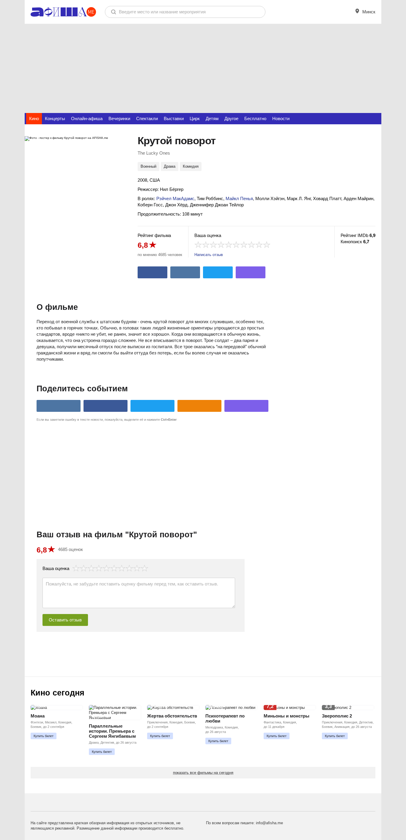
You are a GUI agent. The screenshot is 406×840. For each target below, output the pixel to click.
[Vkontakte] (185, 272)
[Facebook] (152, 272)
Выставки (174, 118)
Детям (212, 118)
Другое (231, 118)
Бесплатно (255, 118)
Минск (368, 11)
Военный (148, 166)
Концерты (55, 118)
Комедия (191, 166)
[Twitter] (218, 272)
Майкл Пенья (239, 198)
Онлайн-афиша (87, 118)
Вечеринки (119, 118)
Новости (280, 118)
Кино (34, 118)
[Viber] (250, 272)
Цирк (195, 118)
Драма (169, 166)
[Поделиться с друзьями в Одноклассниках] (199, 406)
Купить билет (43, 736)
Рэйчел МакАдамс (175, 198)
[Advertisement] (203, 68)
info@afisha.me (269, 823)
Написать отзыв (208, 254)
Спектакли (147, 118)
